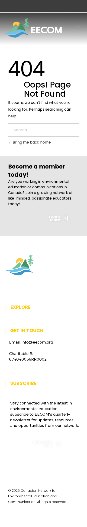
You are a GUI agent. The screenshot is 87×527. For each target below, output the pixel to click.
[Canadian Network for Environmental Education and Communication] (32, 28)
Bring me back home (31, 142)
